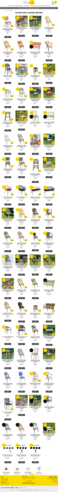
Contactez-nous (54, 482)
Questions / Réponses (4, 478)
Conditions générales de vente (52, 478)
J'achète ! (21, 35)
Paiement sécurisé (4, 482)
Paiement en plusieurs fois (5, 483)
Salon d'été (29, 2)
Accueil (7, 6)
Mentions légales (54, 479)
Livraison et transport (4, 479)
